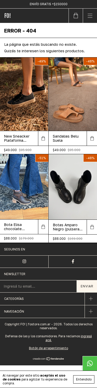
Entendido (84, 379)
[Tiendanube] (48, 359)
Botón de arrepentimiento (48, 348)
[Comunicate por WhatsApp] (90, 363)
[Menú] (90, 16)
